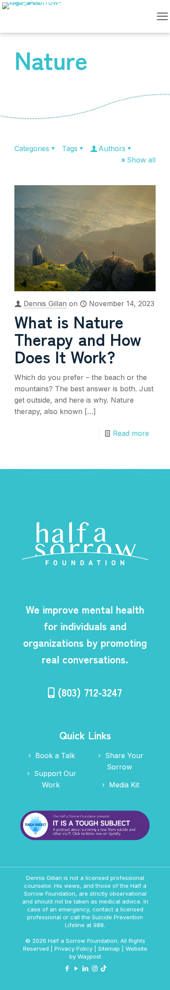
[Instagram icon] (95, 968)
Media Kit (123, 784)
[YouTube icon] (76, 968)
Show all (141, 159)
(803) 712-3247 (90, 692)
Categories (31, 148)
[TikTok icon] (103, 968)
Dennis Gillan (45, 303)
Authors (112, 148)
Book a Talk (54, 755)
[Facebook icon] (67, 968)
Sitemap (109, 948)
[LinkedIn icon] (85, 968)
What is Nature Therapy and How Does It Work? (77, 338)
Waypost (89, 956)
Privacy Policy (73, 948)
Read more (131, 433)
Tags (70, 148)
